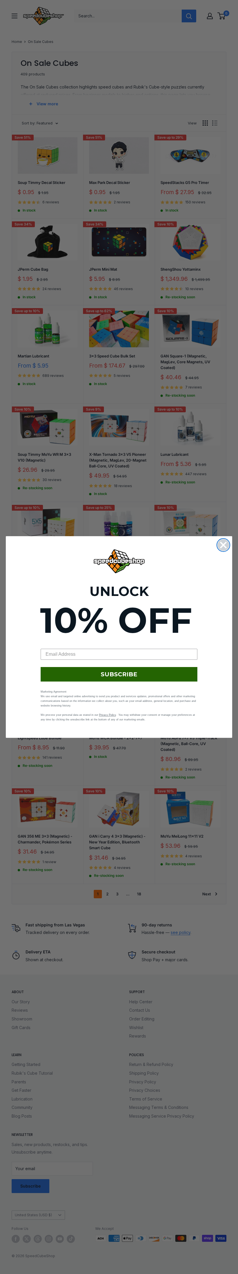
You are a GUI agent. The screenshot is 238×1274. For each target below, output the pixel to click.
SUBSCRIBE (119, 674)
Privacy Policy (107, 714)
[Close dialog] (223, 545)
